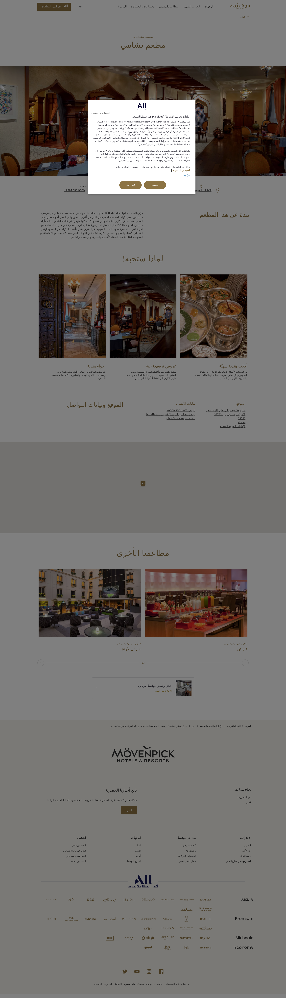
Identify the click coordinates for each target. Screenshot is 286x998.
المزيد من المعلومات (181, 170)
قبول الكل (130, 185)
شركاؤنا (187, 175)
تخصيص (155, 185)
